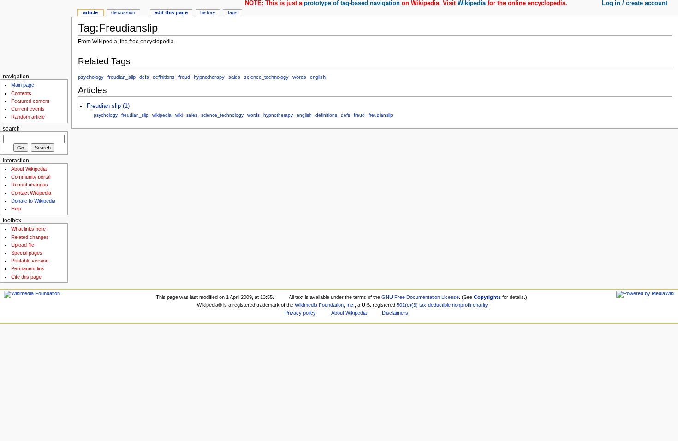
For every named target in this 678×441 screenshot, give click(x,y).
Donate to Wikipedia (33, 200)
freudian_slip (121, 77)
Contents (21, 93)
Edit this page (171, 12)
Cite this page (26, 277)
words (299, 77)
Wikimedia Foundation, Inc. (325, 305)
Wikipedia (472, 3)
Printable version (29, 260)
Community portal (30, 176)
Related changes (30, 237)
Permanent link (27, 268)
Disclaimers (395, 313)
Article (90, 12)
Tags (233, 12)
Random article (28, 116)
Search (11, 128)
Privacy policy (300, 313)
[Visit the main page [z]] (35, 36)
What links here (28, 229)
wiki (179, 115)
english (318, 77)
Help (16, 208)
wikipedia (162, 115)
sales (234, 77)
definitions (164, 77)
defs (144, 77)
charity (480, 305)
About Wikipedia (29, 169)
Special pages (26, 253)
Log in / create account (634, 3)
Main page (22, 85)
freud (184, 77)
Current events (28, 109)
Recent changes (29, 184)
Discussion (123, 12)
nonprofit (461, 305)
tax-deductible (435, 305)
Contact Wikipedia (31, 193)
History (207, 12)
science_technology (266, 77)
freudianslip (381, 115)
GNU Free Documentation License (420, 297)
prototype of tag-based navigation (352, 3)
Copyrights (487, 297)
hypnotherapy (209, 77)
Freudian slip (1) (108, 106)
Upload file (22, 245)
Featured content (30, 101)
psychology (91, 77)
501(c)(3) (407, 305)
